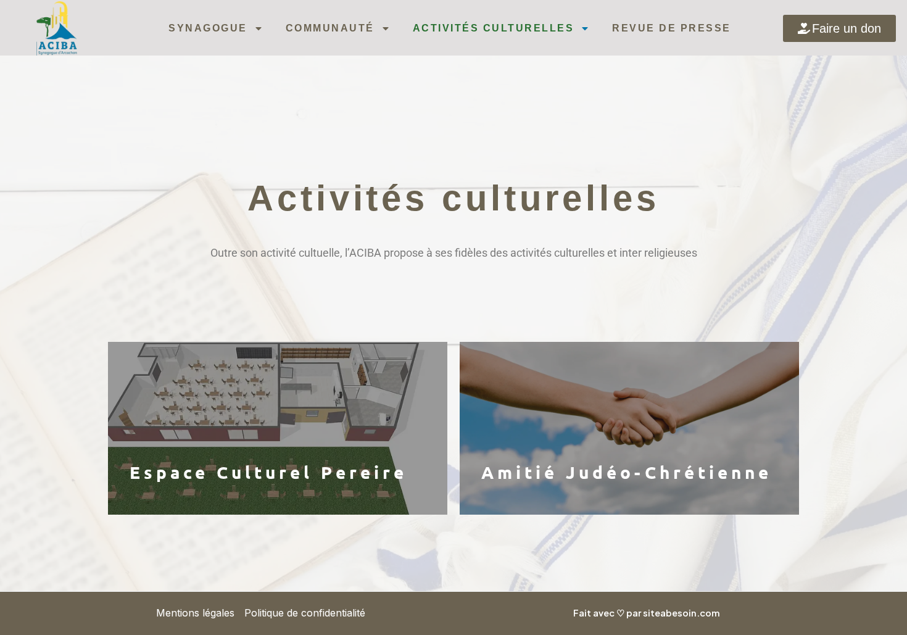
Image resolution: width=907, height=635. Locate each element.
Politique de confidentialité (304, 613)
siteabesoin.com (681, 612)
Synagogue (207, 28)
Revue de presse (671, 28)
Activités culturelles (493, 28)
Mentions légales (195, 613)
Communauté (330, 28)
